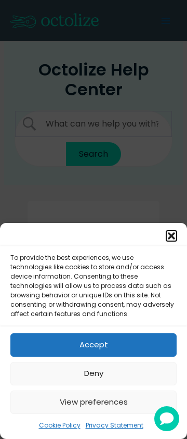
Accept (93, 344)
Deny (93, 373)
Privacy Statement (114, 425)
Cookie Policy (60, 425)
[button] (171, 236)
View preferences (94, 401)
